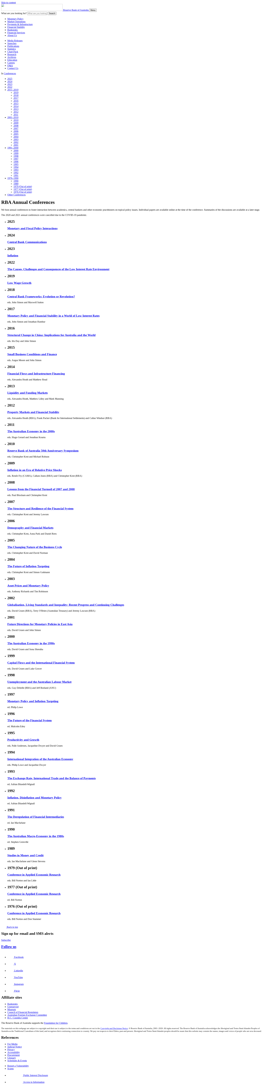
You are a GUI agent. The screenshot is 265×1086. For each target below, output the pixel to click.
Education (12, 60)
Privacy (11, 1049)
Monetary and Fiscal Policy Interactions (32, 228)
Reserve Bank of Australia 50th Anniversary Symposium (43, 450)
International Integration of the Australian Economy (40, 759)
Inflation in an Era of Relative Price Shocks (34, 470)
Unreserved (13, 1006)
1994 (15, 167)
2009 (15, 123)
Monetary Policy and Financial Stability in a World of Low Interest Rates (53, 315)
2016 (15, 100)
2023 (9, 84)
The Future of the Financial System (29, 720)
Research (11, 54)
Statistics (11, 49)
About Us (12, 35)
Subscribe (6, 940)
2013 (15, 109)
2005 (15, 134)
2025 (9, 78)
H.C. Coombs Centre (17, 1017)
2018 (15, 95)
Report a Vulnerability (18, 1066)
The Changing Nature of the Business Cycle (34, 547)
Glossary (11, 1058)
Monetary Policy (15, 19)
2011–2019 (12, 89)
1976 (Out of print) (22, 192)
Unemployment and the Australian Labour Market (39, 681)
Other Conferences (16, 194)
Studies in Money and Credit (25, 855)
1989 (15, 183)
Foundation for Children (55, 1023)
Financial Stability (16, 27)
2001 (15, 145)
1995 (15, 164)
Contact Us (12, 68)
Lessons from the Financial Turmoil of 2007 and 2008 (41, 489)
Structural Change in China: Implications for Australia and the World (51, 335)
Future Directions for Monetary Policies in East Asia (40, 624)
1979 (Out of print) (22, 186)
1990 (15, 181)
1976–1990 (12, 178)
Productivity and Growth (23, 739)
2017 (15, 98)
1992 (15, 172)
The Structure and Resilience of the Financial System (40, 508)
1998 (15, 156)
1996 (15, 161)
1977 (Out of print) (22, 189)
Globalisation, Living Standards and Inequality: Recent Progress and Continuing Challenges (65, 604)
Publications (13, 46)
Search (52, 13)
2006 (15, 131)
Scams (10, 1068)
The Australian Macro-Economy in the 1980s (35, 836)
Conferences (10, 73)
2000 (15, 150)
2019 (15, 92)
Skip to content (8, 2)
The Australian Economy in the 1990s (31, 643)
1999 (15, 153)
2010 (15, 120)
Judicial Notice (14, 1046)
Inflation (12, 255)
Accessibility (13, 1052)
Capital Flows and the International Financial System (41, 662)
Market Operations (16, 21)
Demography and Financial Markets (30, 527)
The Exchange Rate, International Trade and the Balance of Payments (51, 778)
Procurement (13, 1055)
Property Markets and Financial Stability (33, 412)
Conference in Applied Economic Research (34, 874)
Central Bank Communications (27, 242)
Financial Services (16, 32)
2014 (15, 106)
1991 (15, 175)
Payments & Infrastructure (20, 24)
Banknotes (12, 30)
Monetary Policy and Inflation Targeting (32, 701)
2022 (9, 87)
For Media (12, 1044)
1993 (15, 170)
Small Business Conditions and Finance (32, 354)
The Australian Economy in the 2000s (31, 431)
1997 (15, 159)
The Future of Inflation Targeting (28, 566)
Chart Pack (12, 51)
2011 (15, 114)
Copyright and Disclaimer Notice (114, 1028)
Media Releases (15, 40)
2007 (15, 128)
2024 (9, 81)
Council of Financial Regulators (22, 1012)
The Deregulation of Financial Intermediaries (35, 816)
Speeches (11, 43)
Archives (11, 57)
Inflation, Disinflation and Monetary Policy (34, 797)
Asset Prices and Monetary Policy (28, 585)
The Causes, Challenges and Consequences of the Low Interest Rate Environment (58, 269)
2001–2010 (12, 117)
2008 (15, 125)
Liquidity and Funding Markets (27, 392)
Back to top (12, 927)
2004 (15, 136)
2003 (15, 139)
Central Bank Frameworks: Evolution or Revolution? (41, 296)
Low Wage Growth (19, 282)
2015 (15, 103)
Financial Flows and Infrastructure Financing (36, 373)
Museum (11, 1009)
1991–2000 (12, 147)
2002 (15, 142)
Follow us (8, 947)
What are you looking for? (14, 13)
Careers (11, 62)
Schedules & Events (17, 1060)
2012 (15, 112)
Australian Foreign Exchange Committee (27, 1015)
